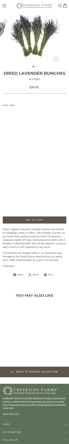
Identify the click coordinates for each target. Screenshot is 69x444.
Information (12, 432)
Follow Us (10, 440)
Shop (6, 424)
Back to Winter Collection (36, 372)
